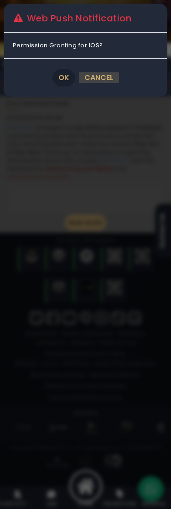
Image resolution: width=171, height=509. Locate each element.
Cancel (99, 77)
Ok (63, 77)
